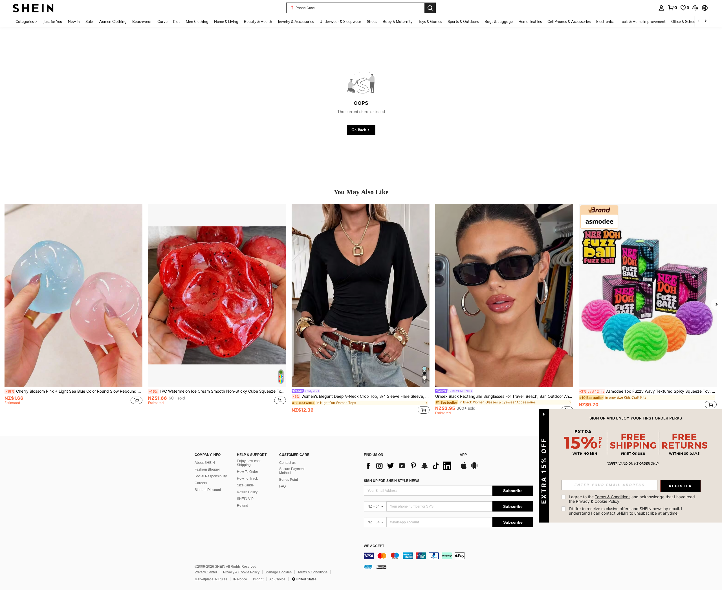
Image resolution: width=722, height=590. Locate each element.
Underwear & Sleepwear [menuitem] (340, 21)
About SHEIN (205, 463)
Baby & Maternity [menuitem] (398, 21)
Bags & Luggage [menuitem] (499, 21)
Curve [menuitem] (162, 21)
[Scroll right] (706, 21)
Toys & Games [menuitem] (430, 21)
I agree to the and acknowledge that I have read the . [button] (632, 499)
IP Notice (240, 579)
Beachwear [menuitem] (142, 21)
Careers (201, 483)
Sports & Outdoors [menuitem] (463, 21)
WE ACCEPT (374, 546)
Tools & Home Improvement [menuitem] (643, 21)
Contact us (287, 463)
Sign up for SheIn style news (391, 481)
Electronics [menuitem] (605, 21)
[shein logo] (33, 8)
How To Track (247, 478)
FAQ (282, 486)
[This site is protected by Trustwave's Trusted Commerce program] (368, 567)
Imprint (258, 579)
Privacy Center (206, 572)
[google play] (474, 468)
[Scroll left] (699, 21)
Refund (242, 506)
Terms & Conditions (312, 572)
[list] (409, 466)
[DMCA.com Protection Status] (381, 567)
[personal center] (661, 8)
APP (463, 455)
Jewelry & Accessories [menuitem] (296, 21)
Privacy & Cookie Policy (241, 572)
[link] (672, 7)
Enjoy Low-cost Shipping (248, 463)
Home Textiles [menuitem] (530, 21)
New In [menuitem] (74, 21)
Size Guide (245, 485)
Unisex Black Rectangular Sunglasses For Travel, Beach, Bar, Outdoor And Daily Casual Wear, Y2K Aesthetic (504, 396)
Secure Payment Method (292, 471)
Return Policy (247, 492)
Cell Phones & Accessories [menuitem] (569, 21)
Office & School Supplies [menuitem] (691, 21)
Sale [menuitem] (89, 21)
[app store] (464, 468)
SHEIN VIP (245, 499)
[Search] (430, 8)
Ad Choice (277, 579)
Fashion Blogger (207, 469)
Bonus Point (288, 480)
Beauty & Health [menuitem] (258, 21)
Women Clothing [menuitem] (112, 21)
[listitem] (73, 309)
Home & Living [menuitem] (226, 21)
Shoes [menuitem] (372, 21)
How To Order (247, 472)
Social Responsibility (211, 476)
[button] (695, 8)
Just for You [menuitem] (52, 21)
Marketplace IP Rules (211, 579)
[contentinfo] (448, 555)
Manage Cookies (278, 572)
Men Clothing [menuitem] (197, 21)
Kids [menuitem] (176, 21)
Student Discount (208, 490)
